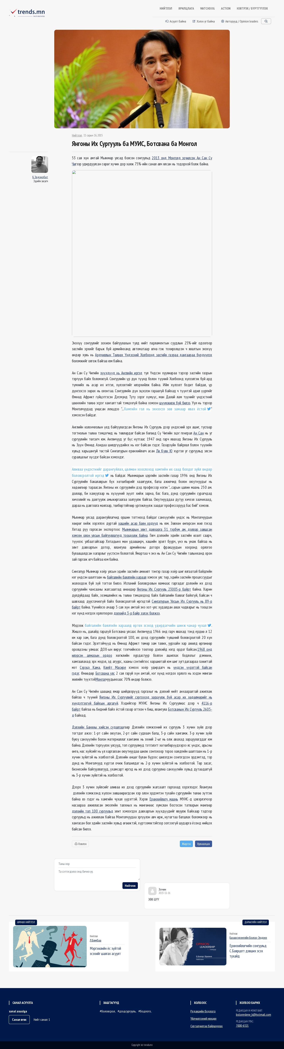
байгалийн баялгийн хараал (127, 577)
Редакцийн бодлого (203, 1011)
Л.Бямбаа (95, 940)
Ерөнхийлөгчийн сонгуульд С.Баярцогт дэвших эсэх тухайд (248, 951)
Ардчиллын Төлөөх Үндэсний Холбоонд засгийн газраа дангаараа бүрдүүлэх (153, 354)
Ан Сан (198, 432)
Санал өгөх (19, 1019)
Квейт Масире (114, 667)
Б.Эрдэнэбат (40, 177)
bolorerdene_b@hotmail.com (253, 1014)
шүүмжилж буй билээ (174, 402)
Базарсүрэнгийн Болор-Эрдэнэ (248, 937)
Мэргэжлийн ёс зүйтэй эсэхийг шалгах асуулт (105, 951)
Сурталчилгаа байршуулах (206, 1026)
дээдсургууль (127, 1011)
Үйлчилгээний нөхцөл (203, 1018)
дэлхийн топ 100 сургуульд (92, 811)
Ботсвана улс (105, 673)
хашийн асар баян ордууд (138, 523)
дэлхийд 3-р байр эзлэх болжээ (137, 613)
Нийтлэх (130, 885)
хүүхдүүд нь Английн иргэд (121, 372)
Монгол (100, 679)
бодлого (145, 1011)
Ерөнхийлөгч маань (163, 799)
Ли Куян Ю (164, 450)
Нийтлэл (77, 135)
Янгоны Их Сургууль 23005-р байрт (164, 589)
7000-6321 (242, 1025)
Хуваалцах (203, 844)
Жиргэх (186, 844)
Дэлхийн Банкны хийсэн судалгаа (98, 727)
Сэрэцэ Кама (90, 667)
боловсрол (108, 1011)
